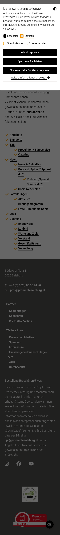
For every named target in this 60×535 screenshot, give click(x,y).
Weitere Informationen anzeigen (29, 77)
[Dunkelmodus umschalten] (54, 9)
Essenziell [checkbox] (12, 35)
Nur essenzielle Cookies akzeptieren (30, 70)
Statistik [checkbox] (29, 35)
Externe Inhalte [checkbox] (37, 43)
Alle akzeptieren (30, 52)
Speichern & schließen (30, 61)
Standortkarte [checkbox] (15, 43)
